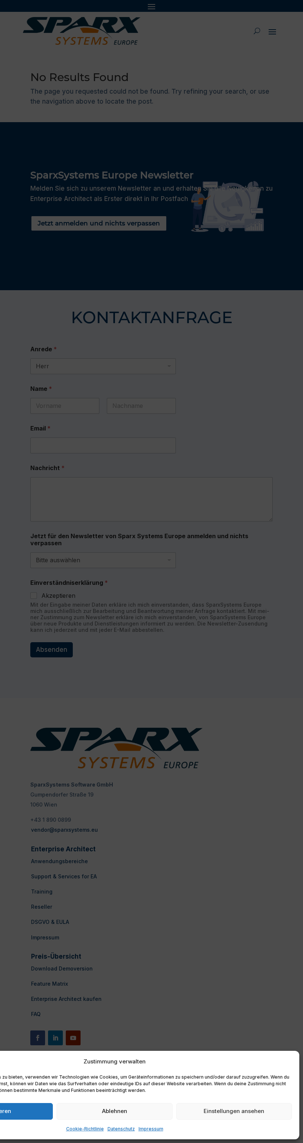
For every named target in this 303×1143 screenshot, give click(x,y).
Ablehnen (114, 1110)
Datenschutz (121, 1129)
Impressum (151, 1129)
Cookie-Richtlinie (85, 1129)
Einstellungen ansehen (234, 1110)
